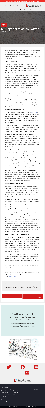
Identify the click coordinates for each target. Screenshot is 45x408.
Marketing (12, 5)
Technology (20, 5)
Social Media (4, 387)
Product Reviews (24, 9)
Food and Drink (5, 392)
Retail (2, 398)
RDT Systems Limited (31, 406)
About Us (15, 387)
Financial (3, 391)
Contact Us (16, 391)
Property (16, 9)
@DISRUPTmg (13, 276)
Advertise (15, 389)
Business (6, 5)
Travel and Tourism (6, 401)
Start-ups (3, 400)
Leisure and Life (5, 394)
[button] (30, 9)
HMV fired (34, 112)
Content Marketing (6, 389)
